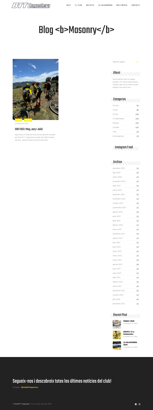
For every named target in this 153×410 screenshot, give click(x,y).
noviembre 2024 (119, 181)
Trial (114, 132)
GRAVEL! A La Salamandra (128, 333)
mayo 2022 (117, 251)
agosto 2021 (118, 264)
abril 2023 (116, 221)
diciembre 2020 (119, 290)
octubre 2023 (118, 203)
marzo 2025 (117, 177)
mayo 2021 (117, 273)
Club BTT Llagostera (21, 404)
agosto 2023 (118, 212)
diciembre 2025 (119, 168)
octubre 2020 (118, 295)
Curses (115, 110)
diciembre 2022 (119, 234)
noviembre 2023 (119, 199)
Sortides (28, 120)
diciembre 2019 (119, 304)
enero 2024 (117, 190)
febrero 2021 (118, 282)
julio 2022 (116, 242)
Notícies (90, 5)
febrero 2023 (118, 225)
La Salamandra (118, 119)
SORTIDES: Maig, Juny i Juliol (29, 129)
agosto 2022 (118, 238)
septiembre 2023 (119, 207)
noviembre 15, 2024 (21, 124)
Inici (68, 5)
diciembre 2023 (119, 194)
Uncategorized (118, 136)
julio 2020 (116, 299)
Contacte (135, 5)
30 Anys (116, 105)
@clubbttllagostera (29, 387)
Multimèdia (122, 5)
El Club (78, 5)
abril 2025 (116, 173)
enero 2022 (117, 260)
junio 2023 (117, 216)
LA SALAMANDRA (105, 5)
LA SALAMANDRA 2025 (130, 343)
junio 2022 (117, 247)
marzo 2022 (117, 256)
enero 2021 (117, 286)
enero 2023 (117, 229)
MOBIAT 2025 (128, 321)
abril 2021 (116, 277)
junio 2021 (117, 269)
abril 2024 (116, 186)
